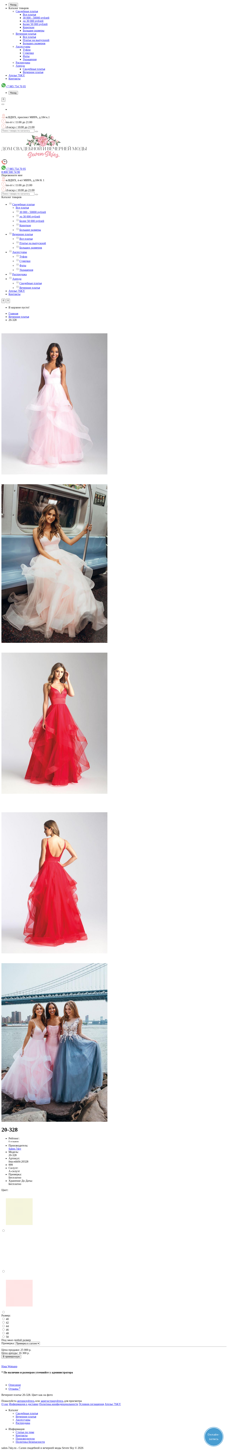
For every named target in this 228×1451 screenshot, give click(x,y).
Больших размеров (34, 43)
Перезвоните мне (11, 175)
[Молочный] (19, 1230)
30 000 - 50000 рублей (36, 17)
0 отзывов (14, 1141)
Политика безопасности (30, 1441)
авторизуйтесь (26, 1400)
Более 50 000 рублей (35, 24)
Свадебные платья (27, 11)
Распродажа (23, 62)
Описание (15, 1384)
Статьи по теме (25, 1432)
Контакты (14, 78)
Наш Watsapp (9, 1366)
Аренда (20, 65)
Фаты (26, 56)
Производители (25, 1438)
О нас (4, 1404)
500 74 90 (10, 172)
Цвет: (4, 1190)
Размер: (6, 1315)
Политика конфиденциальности (58, 1404)
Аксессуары (23, 46)
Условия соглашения (91, 1404)
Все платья (29, 14)
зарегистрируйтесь (52, 1400)
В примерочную (11, 1356)
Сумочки (28, 52)
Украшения (30, 59)
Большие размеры (33, 30)
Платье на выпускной (36, 40)
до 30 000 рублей (33, 20)
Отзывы (14, 1388)
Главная (13, 313)
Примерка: (7, 1343)
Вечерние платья (26, 33)
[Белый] (19, 1271)
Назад (13, 4)
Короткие (28, 27)
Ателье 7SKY (17, 75)
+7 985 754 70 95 (16, 86)
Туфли (27, 49)
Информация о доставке (23, 1404)
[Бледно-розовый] (19, 1312)
